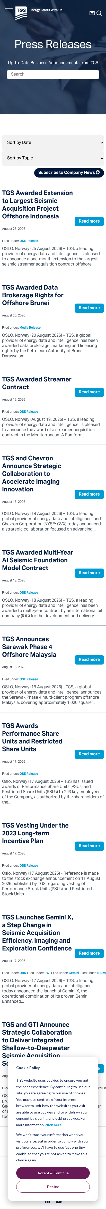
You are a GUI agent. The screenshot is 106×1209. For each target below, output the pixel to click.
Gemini (74, 973)
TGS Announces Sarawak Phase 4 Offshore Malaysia (29, 647)
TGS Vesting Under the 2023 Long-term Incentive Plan (35, 834)
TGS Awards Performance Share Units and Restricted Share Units (32, 738)
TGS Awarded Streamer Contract (37, 383)
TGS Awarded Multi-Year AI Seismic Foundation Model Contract (37, 561)
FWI (47, 973)
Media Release (30, 328)
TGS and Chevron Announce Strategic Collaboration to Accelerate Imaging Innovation (31, 474)
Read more (89, 221)
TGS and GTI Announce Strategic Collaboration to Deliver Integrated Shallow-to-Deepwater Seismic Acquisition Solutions (37, 1045)
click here (53, 1125)
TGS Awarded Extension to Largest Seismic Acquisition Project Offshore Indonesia (37, 205)
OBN (23, 973)
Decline (53, 1186)
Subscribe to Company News (67, 172)
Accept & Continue (53, 1173)
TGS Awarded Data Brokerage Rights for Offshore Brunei (33, 296)
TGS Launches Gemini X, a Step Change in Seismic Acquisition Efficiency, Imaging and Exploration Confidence (37, 933)
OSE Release (29, 241)
